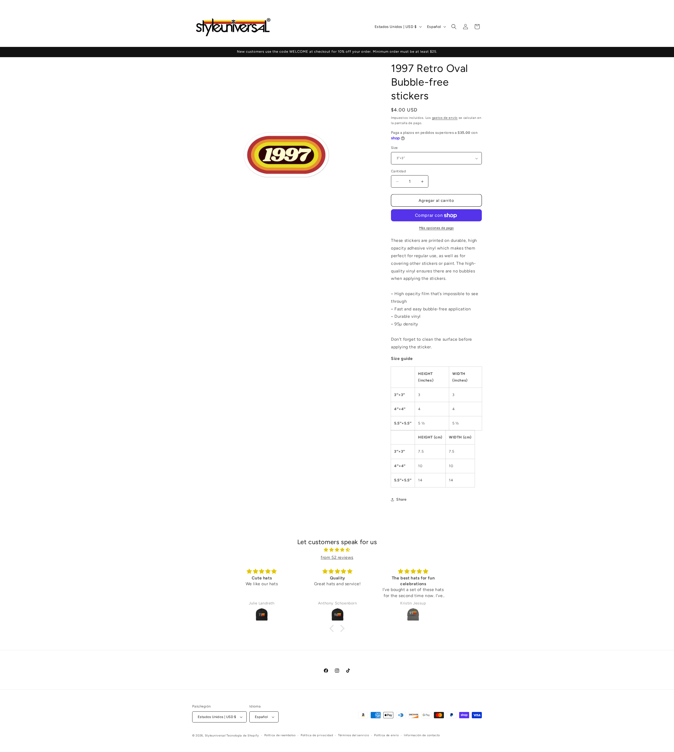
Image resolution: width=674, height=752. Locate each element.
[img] (337, 550)
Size (394, 148)
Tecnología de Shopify (242, 735)
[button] (454, 26)
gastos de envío (445, 118)
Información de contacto (422, 735)
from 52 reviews (337, 557)
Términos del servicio (353, 735)
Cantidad (398, 171)
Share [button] (401, 499)
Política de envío (386, 735)
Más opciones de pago (436, 228)
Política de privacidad (317, 735)
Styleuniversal (216, 735)
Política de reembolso (280, 735)
